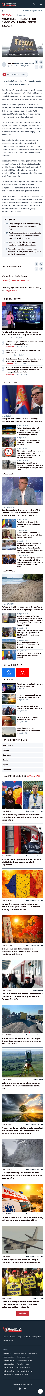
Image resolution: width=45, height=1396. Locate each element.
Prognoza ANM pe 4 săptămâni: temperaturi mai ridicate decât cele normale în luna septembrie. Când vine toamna (22, 1131)
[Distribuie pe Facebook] (41, 62)
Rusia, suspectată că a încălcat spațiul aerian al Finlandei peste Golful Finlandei (21, 1261)
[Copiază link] (36, 62)
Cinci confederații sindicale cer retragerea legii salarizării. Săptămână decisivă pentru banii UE (30, 633)
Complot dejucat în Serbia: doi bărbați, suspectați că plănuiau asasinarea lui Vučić (25, 226)
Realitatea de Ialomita (23, 1357)
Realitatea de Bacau (9, 1371)
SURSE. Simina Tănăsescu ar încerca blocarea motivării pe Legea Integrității (29, 535)
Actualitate (17, 11)
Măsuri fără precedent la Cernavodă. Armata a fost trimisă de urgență (28, 645)
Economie (5, 338)
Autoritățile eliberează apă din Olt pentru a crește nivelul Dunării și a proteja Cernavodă (22, 608)
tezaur (6, 280)
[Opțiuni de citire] (40, 1391)
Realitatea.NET (7, 1353)
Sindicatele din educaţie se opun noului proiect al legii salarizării (22, 243)
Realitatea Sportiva (20, 1353)
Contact (5, 1337)
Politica (8, 355)
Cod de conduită (8, 1340)
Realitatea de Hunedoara (24, 1360)
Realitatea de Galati (9, 1364)
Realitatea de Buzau (23, 1364)
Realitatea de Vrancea (23, 1367)
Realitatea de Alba (8, 1367)
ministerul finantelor (20, 280)
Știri (11, 11)
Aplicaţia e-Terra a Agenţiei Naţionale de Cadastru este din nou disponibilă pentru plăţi (21, 1086)
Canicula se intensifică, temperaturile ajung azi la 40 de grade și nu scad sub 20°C (22, 1218)
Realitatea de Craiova (21, 1375)
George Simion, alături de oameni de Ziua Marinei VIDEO (29, 707)
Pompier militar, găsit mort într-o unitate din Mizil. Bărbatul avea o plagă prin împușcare (21, 862)
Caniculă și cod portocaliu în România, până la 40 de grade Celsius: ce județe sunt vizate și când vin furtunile (21, 907)
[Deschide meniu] (40, 4)
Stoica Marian (38, 990)
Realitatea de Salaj (8, 1357)
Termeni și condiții (15, 1337)
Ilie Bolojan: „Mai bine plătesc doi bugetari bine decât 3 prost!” (29, 655)
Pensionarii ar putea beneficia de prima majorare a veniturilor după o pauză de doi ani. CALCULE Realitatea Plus (22, 335)
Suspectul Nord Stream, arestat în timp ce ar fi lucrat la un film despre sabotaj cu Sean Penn (30, 466)
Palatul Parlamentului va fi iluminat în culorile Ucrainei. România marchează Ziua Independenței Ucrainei (25, 235)
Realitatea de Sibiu (8, 1360)
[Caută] (34, 4)
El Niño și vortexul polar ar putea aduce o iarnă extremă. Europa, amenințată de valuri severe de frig (22, 1175)
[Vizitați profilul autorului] (4, 64)
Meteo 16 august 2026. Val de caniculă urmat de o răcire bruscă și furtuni (24, 343)
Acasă (5, 11)
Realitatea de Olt (8, 1375)
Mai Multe (22, 1313)
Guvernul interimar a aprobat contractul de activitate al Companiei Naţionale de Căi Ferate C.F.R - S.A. (22, 996)
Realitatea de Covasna (25, 63)
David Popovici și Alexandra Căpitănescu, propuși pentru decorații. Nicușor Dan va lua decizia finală (22, 817)
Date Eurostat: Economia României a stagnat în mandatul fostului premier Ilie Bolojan (24, 360)
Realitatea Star (33, 1353)
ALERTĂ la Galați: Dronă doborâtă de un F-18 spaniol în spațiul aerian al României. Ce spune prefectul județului (24, 369)
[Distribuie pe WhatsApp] (36, 67)
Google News (11, 290)
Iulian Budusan (37, 1298)
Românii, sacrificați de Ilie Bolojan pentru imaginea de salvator (28, 524)
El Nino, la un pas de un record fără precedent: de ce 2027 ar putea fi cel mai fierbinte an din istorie (20, 951)
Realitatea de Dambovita (25, 1371)
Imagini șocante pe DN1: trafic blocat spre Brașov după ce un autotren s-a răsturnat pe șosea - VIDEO (21, 1041)
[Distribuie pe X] (41, 67)
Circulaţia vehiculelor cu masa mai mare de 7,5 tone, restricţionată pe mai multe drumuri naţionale (24, 251)
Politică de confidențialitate (32, 1337)
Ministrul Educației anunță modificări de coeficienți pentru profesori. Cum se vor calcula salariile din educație (20, 1304)
